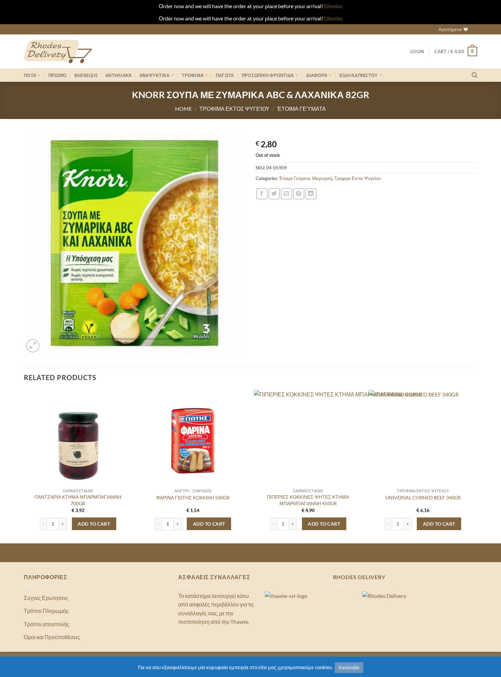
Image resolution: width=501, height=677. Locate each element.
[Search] (474, 75)
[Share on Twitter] (274, 193)
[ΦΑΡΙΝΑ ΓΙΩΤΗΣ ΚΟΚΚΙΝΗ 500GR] (193, 441)
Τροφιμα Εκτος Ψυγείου (234, 108)
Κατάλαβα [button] (349, 667)
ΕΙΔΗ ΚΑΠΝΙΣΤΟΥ (358, 75)
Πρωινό (57, 75)
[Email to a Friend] (286, 193)
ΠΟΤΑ (30, 75)
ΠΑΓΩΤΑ (225, 75)
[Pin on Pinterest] (298, 193)
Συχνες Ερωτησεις (46, 598)
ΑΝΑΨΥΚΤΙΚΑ (154, 75)
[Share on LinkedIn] (311, 193)
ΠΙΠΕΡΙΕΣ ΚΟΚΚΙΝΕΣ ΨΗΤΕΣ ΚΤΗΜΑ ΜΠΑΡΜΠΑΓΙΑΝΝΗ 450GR (308, 500)
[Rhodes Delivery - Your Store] (58, 51)
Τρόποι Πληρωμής (46, 610)
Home (183, 108)
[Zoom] (33, 345)
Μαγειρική (322, 178)
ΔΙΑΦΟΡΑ (316, 75)
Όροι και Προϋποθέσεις (52, 637)
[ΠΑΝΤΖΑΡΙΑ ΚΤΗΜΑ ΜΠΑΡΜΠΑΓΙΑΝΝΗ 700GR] (78, 441)
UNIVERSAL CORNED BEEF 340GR (423, 497)
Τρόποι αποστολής (47, 624)
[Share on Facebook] (262, 193)
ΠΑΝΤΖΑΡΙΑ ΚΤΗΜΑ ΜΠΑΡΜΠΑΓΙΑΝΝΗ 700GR (77, 500)
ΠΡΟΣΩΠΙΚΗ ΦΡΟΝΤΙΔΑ (268, 75)
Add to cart (94, 524)
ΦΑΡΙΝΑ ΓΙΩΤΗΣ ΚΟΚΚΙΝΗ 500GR (193, 497)
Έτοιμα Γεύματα (301, 108)
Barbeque (86, 75)
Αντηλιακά (118, 75)
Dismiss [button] (333, 6)
